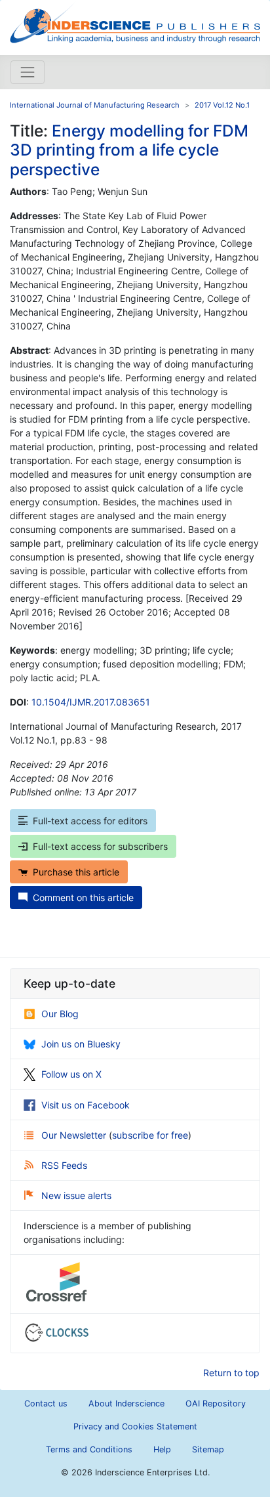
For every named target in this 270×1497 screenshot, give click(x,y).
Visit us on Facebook (85, 1104)
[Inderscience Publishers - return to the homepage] (135, 22)
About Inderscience (126, 1403)
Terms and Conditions (89, 1449)
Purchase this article (76, 871)
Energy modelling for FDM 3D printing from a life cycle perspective (129, 150)
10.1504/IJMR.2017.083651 (90, 701)
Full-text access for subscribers (100, 846)
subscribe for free (150, 1135)
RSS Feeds (64, 1165)
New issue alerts (76, 1195)
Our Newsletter (75, 1135)
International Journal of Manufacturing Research (95, 105)
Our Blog (60, 1013)
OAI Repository (215, 1403)
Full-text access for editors (90, 820)
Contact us (46, 1403)
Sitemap (208, 1449)
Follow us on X (71, 1074)
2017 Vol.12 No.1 (222, 105)
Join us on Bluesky (81, 1043)
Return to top (231, 1372)
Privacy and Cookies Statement (135, 1426)
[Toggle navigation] (27, 72)
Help (162, 1449)
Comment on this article (83, 897)
